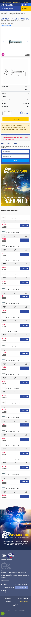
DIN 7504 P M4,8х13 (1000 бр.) (13, 218)
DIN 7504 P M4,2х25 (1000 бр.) (13, 460)
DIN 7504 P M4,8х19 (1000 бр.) (13, 388)
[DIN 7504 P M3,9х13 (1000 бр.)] (15, 42)
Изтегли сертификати (6, 559)
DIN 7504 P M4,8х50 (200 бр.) (12, 260)
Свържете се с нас (21, 587)
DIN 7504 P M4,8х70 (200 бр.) (12, 303)
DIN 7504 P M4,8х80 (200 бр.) (12, 275)
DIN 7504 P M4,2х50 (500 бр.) (12, 431)
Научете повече (5, 580)
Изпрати (15, 160)
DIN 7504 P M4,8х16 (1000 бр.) (13, 403)
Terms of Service (18, 610)
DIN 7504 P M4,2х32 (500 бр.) (12, 445)
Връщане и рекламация (23, 598)
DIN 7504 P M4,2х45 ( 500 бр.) (12, 232)
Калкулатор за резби (23, 601)
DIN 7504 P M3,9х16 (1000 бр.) (13, 417)
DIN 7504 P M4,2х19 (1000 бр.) (13, 488)
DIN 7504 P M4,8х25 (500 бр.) (12, 360)
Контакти (8, 601)
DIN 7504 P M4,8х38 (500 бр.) (12, 331)
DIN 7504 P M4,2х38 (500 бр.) (12, 289)
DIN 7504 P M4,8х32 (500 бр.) (12, 346)
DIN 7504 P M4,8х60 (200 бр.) (12, 317)
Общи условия (8, 598)
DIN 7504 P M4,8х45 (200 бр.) (12, 246)
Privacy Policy (9, 610)
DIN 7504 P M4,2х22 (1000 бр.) (13, 474)
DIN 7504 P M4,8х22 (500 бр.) (12, 374)
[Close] (28, 126)
